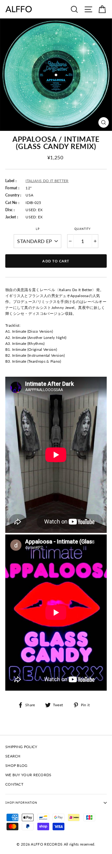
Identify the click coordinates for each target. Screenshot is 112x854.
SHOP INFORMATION (21, 802)
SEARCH (13, 756)
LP (38, 229)
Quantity (82, 229)
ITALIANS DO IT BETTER (47, 180)
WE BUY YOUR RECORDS (28, 774)
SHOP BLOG (16, 765)
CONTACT (14, 784)
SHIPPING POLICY (21, 746)
